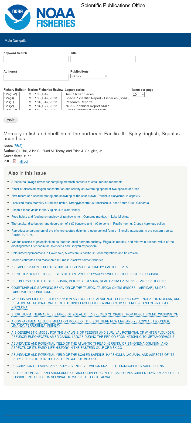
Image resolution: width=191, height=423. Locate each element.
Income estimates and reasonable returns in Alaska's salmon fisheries (57, 260)
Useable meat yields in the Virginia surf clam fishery (45, 209)
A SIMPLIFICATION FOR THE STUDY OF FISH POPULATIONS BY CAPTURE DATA (69, 267)
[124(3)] (11, 98)
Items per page (142, 89)
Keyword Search (15, 53)
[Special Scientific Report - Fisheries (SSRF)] (97, 98)
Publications (79, 71)
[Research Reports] (97, 102)
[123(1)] (11, 102)
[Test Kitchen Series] (97, 94)
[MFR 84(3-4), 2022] (44, 102)
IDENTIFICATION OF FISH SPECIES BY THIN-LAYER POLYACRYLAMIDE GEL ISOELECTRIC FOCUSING (85, 274)
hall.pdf (22, 161)
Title (73, 53)
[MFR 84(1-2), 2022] (44, 106)
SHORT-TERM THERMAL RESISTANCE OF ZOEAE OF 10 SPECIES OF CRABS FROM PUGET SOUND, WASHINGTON (94, 314)
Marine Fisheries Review (45, 89)
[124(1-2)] (11, 94)
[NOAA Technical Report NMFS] (97, 106)
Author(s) (10, 71)
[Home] (40, 17)
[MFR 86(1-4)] (44, 94)
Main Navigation (16, 40)
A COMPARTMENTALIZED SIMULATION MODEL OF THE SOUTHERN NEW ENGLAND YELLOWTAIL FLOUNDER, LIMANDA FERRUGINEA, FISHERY (90, 323)
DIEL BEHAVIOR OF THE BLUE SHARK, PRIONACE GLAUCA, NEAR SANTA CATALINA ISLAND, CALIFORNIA (89, 281)
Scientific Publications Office (113, 5)
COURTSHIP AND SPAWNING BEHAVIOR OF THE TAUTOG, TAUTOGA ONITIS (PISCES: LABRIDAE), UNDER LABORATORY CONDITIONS (88, 289)
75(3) (18, 145)
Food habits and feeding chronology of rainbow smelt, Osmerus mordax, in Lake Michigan (70, 216)
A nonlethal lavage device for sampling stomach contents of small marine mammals (66, 181)
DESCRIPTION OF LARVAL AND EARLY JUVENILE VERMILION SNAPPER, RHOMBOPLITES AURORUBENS (87, 366)
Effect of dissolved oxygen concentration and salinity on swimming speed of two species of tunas (75, 188)
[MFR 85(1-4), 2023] (44, 98)
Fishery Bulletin (14, 89)
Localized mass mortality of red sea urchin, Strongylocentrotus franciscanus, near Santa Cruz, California (80, 202)
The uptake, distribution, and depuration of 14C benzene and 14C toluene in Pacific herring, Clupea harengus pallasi (88, 223)
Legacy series (75, 89)
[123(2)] (11, 106)
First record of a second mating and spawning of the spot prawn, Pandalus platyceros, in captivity (75, 195)
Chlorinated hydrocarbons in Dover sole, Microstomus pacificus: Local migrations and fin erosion (74, 253)
